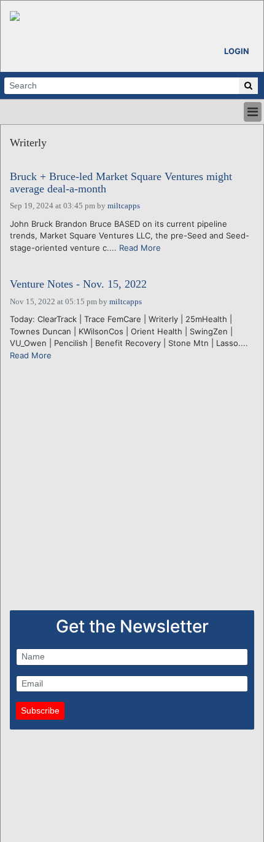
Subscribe (40, 710)
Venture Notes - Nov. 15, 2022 (78, 284)
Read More (140, 248)
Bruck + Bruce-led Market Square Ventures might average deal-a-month (121, 183)
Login (236, 51)
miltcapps (123, 205)
